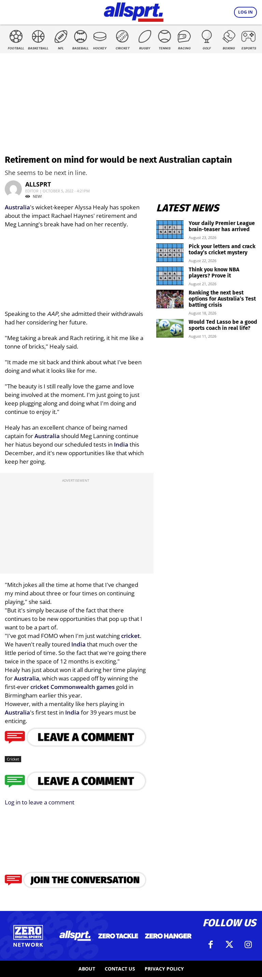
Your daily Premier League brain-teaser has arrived (222, 226)
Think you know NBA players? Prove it (214, 272)
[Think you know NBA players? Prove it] (170, 276)
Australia (17, 207)
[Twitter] (229, 944)
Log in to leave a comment (39, 802)
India (121, 444)
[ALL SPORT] (133, 11)
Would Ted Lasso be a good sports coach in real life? (223, 325)
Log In (245, 12)
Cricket (13, 759)
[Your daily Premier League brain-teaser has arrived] (170, 229)
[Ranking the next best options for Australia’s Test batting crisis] (170, 299)
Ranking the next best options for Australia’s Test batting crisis (222, 298)
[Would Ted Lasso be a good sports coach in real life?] (170, 328)
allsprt (38, 184)
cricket (130, 636)
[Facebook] (210, 944)
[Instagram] (248, 944)
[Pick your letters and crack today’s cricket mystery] (170, 252)
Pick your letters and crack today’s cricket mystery (222, 249)
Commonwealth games (82, 687)
